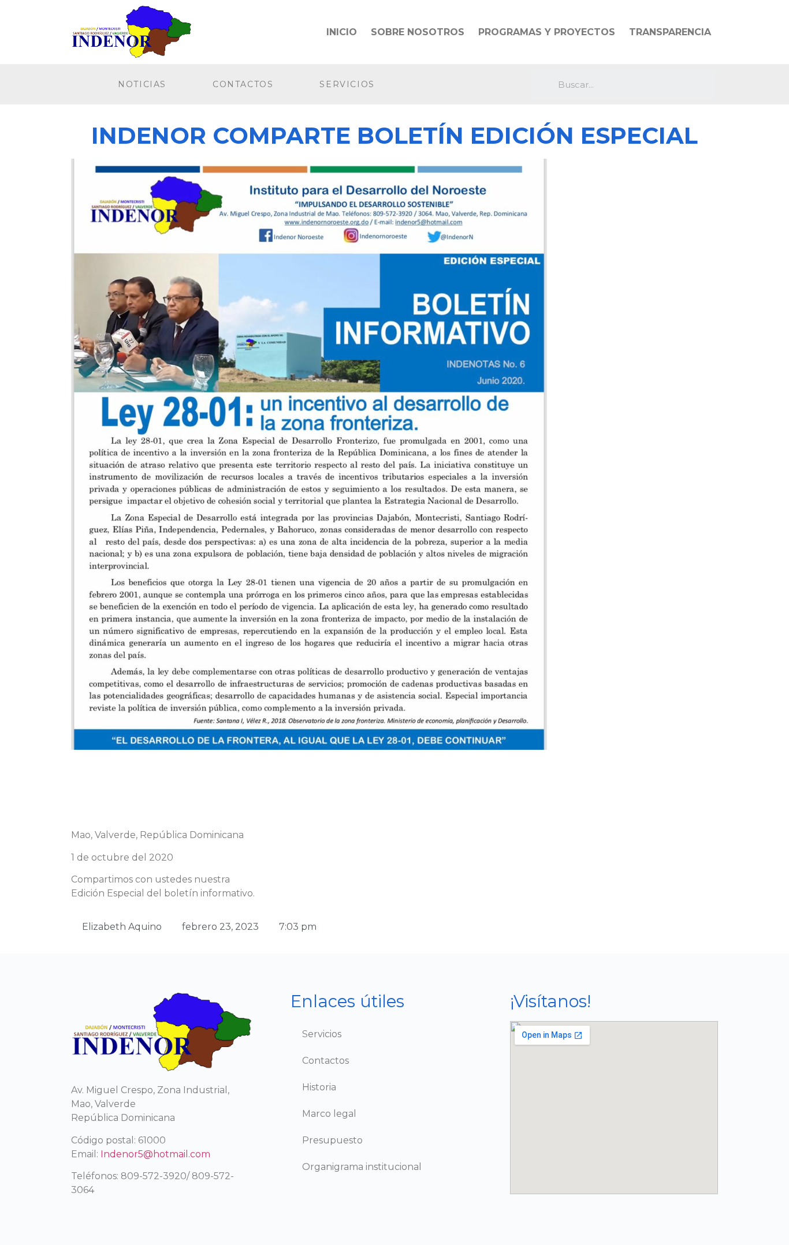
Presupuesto (332, 1140)
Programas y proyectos (546, 32)
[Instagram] (468, 84)
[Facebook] (444, 84)
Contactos (243, 84)
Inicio (341, 32)
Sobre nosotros (417, 32)
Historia (319, 1087)
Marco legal (329, 1113)
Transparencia (670, 32)
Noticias (142, 84)
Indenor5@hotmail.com (155, 1154)
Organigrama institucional (362, 1166)
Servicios (346, 84)
